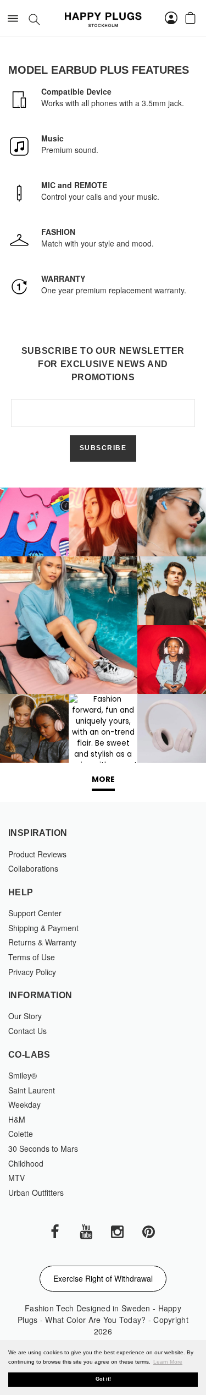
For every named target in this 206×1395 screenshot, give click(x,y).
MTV (16, 1177)
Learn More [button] (167, 1362)
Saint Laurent (31, 1090)
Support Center (35, 912)
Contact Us (27, 1030)
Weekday (24, 1104)
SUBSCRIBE (103, 448)
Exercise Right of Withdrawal (103, 1278)
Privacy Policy (32, 971)
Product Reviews (37, 854)
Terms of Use (31, 956)
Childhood (25, 1163)
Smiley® (22, 1075)
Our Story (25, 1015)
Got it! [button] (103, 1379)
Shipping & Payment (43, 927)
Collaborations (33, 868)
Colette (20, 1133)
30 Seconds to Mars (43, 1148)
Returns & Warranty (42, 942)
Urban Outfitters (36, 1192)
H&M (16, 1119)
